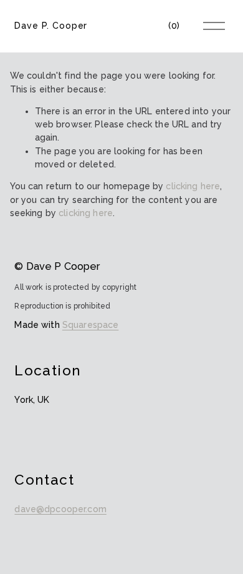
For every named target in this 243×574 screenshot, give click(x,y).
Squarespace (90, 325)
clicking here (193, 186)
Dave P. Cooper (50, 26)
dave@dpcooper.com (60, 509)
